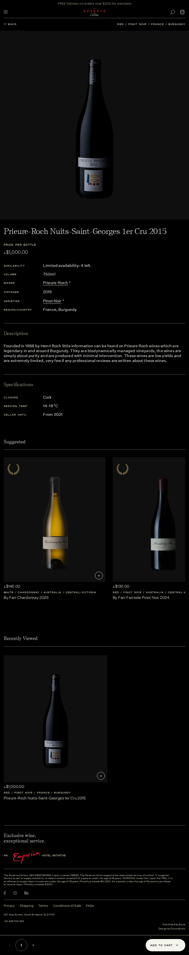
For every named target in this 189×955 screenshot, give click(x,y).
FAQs (90, 906)
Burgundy (176, 24)
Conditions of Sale (67, 906)
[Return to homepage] (94, 12)
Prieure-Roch (55, 282)
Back (12, 24)
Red (120, 24)
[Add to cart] (99, 575)
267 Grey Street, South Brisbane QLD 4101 (29, 914)
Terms (43, 906)
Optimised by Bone (173, 924)
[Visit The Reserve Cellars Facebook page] (5, 893)
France (157, 24)
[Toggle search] (172, 12)
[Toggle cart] (182, 12)
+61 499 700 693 (14, 921)
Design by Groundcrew (171, 928)
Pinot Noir (137, 24)
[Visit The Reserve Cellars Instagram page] (15, 893)
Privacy (9, 906)
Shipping (26, 906)
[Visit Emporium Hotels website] (43, 857)
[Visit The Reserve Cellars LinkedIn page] (26, 893)
